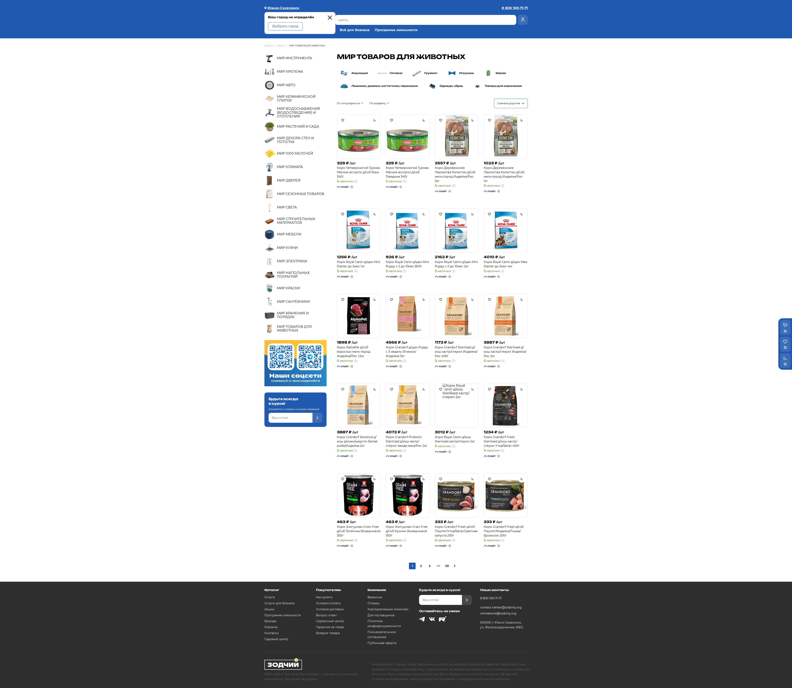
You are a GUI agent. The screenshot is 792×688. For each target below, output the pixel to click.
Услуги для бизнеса (279, 603)
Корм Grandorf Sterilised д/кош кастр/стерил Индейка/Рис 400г (456, 351)
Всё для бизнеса (355, 30)
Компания (377, 590)
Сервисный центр (330, 621)
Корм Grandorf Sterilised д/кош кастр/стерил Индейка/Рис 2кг (505, 351)
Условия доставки (330, 609)
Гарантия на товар (330, 627)
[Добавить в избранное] (342, 120)
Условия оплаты (328, 603)
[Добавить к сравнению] (374, 120)
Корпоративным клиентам (388, 609)
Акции (269, 609)
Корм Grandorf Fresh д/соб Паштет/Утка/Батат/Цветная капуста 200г (456, 531)
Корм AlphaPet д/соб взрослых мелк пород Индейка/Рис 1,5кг (353, 351)
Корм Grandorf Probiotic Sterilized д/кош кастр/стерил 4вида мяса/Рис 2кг (406, 441)
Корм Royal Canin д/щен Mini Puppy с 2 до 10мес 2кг (456, 264)
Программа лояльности (396, 30)
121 (447, 566)
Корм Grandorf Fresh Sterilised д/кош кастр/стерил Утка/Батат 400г (502, 441)
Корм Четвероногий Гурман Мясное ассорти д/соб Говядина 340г (407, 172)
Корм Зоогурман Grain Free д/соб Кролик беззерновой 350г (406, 531)
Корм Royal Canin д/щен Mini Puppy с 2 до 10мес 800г (407, 264)
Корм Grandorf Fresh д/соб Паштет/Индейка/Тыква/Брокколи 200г (504, 531)
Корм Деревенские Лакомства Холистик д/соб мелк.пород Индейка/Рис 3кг (455, 174)
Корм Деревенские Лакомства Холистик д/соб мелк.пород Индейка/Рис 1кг (504, 174)
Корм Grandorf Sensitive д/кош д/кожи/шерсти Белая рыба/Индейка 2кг (357, 441)
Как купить (324, 597)
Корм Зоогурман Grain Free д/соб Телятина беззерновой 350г (359, 531)
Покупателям (328, 590)
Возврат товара (328, 633)
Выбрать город (285, 26)
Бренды (270, 621)
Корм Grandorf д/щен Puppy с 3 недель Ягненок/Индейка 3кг (407, 351)
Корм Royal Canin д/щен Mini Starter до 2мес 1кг (358, 264)
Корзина (270, 627)
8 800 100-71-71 (490, 598)
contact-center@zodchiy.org (501, 607)
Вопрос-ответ (326, 615)
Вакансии (375, 597)
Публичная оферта (382, 643)
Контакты (271, 633)
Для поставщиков (381, 615)
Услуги (269, 597)
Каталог (271, 590)
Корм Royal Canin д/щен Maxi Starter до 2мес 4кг (505, 264)
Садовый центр (276, 639)
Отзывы (373, 603)
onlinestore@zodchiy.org (498, 613)
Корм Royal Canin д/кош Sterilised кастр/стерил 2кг (455, 439)
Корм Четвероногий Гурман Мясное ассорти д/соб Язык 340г (358, 172)
